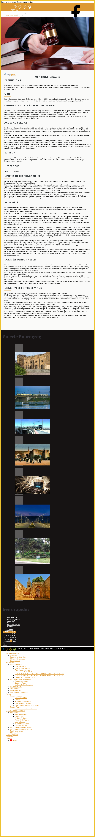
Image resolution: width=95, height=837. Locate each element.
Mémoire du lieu (16, 687)
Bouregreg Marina (21, 681)
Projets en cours (16, 696)
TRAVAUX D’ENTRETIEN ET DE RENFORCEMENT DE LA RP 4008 (39, 674)
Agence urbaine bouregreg (15, 711)
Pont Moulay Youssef (22, 668)
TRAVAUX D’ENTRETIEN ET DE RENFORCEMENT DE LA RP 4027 (39, 675)
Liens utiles (11, 623)
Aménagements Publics (18, 692)
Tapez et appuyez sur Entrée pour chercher (17, 2)
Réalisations (10, 663)
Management (15, 661)
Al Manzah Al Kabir (22, 724)
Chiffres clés (14, 733)
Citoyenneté (14, 688)
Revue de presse (13, 619)
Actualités (9, 737)
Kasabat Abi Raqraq (22, 720)
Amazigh (15, 740)
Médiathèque (12, 617)
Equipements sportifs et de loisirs (27, 705)
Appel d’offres (12, 621)
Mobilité (18, 700)
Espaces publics (21, 698)
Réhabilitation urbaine (23, 701)
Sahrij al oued (20, 722)
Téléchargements (12, 735)
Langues (9, 738)
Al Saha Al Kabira (21, 718)
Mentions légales (13, 625)
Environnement (15, 690)
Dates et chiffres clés (17, 657)
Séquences (14, 712)
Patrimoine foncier (17, 731)
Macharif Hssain (21, 725)
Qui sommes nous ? (12, 15)
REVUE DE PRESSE (18, 12)
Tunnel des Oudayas (22, 670)
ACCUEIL (14, 10)
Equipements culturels (23, 703)
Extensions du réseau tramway (26, 709)
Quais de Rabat (20, 683)
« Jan (5, 645)
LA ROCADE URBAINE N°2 (25, 677)
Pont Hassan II (20, 666)
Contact (10, 626)
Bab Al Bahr (19, 716)
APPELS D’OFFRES (18, 14)
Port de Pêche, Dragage (24, 685)
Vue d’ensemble (21, 714)
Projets (8, 694)
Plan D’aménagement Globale (21, 729)
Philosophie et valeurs (18, 659)
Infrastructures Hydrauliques (20, 679)
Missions (13, 655)
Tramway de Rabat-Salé (24, 672)
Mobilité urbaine (16, 664)
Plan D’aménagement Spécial (21, 727)
